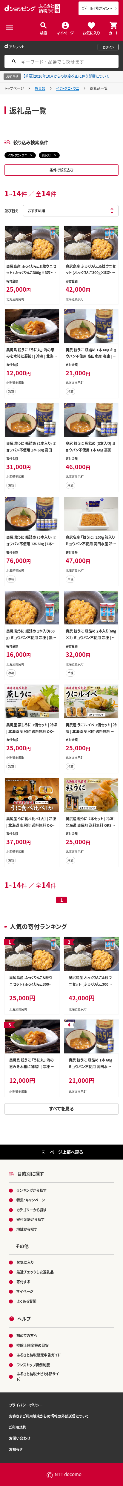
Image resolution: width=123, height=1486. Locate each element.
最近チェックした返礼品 (35, 1271)
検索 (43, 32)
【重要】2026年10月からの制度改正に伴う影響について (66, 76)
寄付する (23, 1281)
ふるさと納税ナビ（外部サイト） (37, 1376)
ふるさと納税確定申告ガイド (38, 1354)
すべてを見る (61, 1108)
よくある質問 (26, 1301)
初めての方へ (26, 1335)
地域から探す (26, 1229)
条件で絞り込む (61, 169)
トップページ (14, 88)
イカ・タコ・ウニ (67, 88)
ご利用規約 (17, 1427)
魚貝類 (40, 88)
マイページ (65, 32)
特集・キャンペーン (30, 1199)
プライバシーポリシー (26, 1404)
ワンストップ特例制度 (33, 1364)
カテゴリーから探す (31, 1209)
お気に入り (91, 32)
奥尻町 (46, 155)
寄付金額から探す (30, 1219)
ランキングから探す (31, 1190)
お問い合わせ (19, 1438)
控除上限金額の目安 (32, 1345)
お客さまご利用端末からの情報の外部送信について (49, 1416)
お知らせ (15, 1449)
